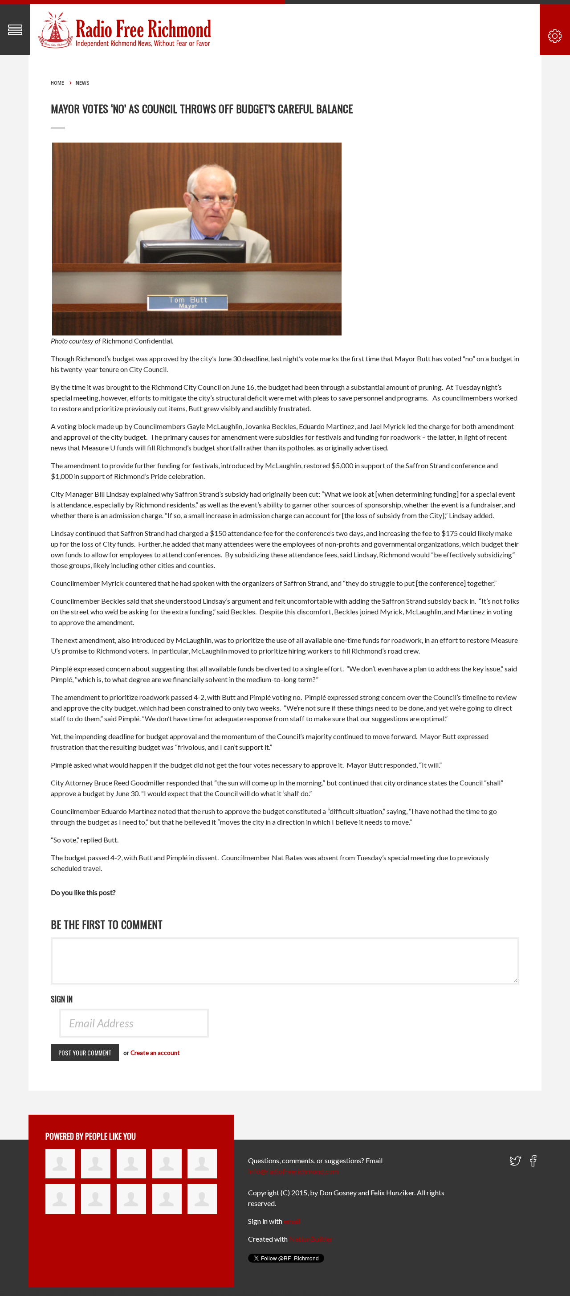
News (83, 82)
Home (57, 82)
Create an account (155, 1052)
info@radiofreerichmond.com (293, 1171)
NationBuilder (311, 1239)
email (292, 1221)
